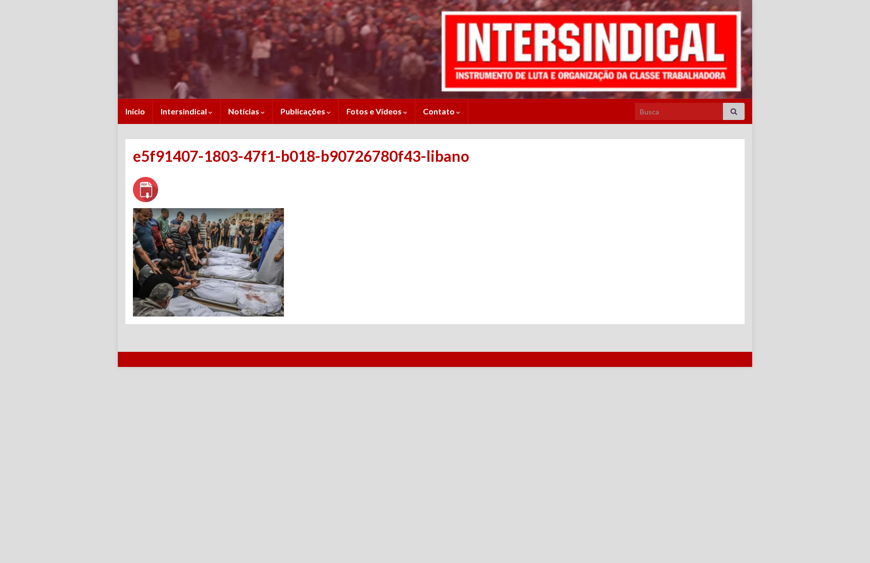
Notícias (244, 111)
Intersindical (184, 111)
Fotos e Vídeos (374, 111)
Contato (439, 111)
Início (135, 111)
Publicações (303, 111)
